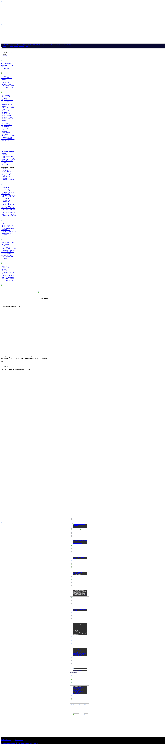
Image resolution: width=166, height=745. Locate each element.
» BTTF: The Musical (7, 118)
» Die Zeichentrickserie (7, 114)
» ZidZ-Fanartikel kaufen (7, 85)
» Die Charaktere (5, 95)
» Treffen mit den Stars (7, 258)
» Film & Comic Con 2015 (8, 208)
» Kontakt (3, 269)
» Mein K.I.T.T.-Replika (7, 278)
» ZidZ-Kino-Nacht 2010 (8, 205)
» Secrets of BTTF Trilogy (8, 139)
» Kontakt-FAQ (5, 267)
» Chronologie (5, 128)
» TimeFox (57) (5, 178)
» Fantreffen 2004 (5, 189)
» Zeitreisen (4, 131)
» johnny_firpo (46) (6, 173)
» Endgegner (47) (5, 175)
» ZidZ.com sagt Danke (7, 277)
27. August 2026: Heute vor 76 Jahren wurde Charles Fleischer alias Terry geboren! (23, 44)
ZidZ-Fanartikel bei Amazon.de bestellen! (59, 44)
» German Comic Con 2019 (8, 212)
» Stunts (3, 245)
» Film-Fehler (4, 98)
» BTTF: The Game (6, 117)
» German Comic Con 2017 (8, 211)
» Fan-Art (3, 162)
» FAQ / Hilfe (4, 164)
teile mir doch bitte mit (10, 360)
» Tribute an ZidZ (5, 109)
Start (11, 46)
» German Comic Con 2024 (8, 215)
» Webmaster (4, 271)
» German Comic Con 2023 (8, 214)
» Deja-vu (3, 129)
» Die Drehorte (5, 101)
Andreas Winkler (6, 740)
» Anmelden (4, 153)
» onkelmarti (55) (5, 176)
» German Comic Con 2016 (8, 209)
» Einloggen (4, 55)
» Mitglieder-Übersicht (7, 156)
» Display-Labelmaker (7, 137)
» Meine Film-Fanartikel (7, 87)
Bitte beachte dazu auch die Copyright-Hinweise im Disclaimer (19, 743)
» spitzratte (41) (5, 168)
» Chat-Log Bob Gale (7, 256)
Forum (16, 46)
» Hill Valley (4, 112)
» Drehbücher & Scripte (7, 107)
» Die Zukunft (4, 134)
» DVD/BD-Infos (5, 82)
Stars (27, 46)
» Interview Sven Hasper (7, 252)
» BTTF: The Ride (6, 115)
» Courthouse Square (6, 111)
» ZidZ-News (4, 81)
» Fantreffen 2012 (5, 206)
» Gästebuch (4, 79)
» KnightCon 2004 (6, 190)
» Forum (3, 150)
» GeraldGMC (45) (6, 172)
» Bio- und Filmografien (7, 242)
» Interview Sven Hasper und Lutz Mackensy (7, 254)
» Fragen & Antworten (7, 100)
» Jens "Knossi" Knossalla (8, 142)
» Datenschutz (4, 274)
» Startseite (4, 76)
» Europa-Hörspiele (6, 120)
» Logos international (6, 125)
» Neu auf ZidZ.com (6, 78)
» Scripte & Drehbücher (7, 228)
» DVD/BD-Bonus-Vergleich (9, 84)
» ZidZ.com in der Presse (7, 275)
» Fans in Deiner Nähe (7, 161)
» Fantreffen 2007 (5, 200)
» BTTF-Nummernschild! (8, 136)
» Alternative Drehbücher (8, 106)
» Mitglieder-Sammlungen (8, 159)
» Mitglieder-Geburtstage (7, 158)
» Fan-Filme (4, 234)
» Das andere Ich (5, 132)
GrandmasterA (19, 740)
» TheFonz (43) (5, 170)
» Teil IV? (3, 121)
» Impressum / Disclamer (7, 272)
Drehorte (21, 46)
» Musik (3, 223)
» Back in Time (5, 140)
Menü (4, 46)
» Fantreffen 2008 (5, 201)
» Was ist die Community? (8, 151)
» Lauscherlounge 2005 (7, 192)
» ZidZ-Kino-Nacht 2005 (8, 195)
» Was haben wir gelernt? (8, 126)
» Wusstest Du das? (6, 97)
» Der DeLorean (5, 103)
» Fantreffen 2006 (5, 198)
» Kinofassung (5, 123)
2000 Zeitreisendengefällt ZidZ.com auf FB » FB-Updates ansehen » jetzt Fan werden (7, 66)
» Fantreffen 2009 (5, 203)
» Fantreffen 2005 (5, 194)
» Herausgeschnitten (6, 104)
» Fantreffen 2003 (5, 187)
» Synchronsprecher (6, 247)
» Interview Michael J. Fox (8, 250)
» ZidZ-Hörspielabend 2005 (8, 249)
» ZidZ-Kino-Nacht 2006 (8, 197)
